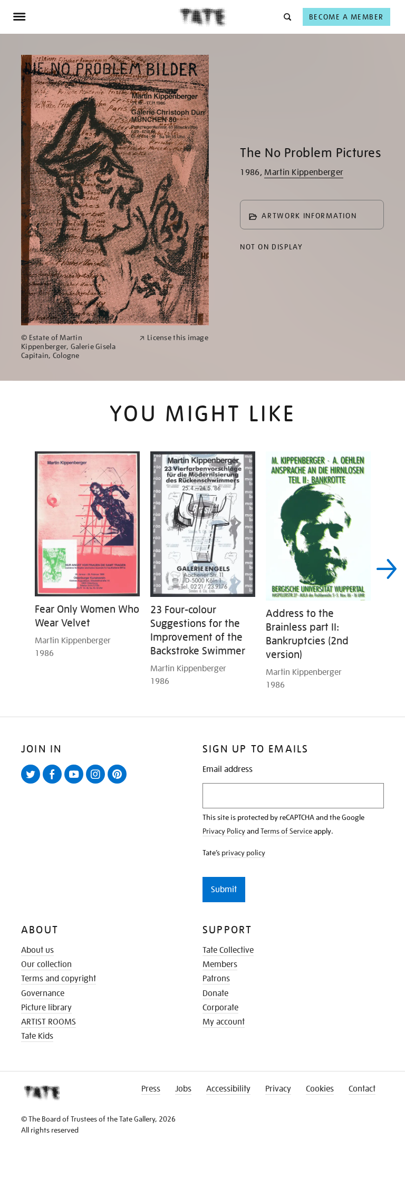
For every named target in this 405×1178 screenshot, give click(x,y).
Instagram (97, 783)
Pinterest (119, 783)
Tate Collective (228, 950)
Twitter (32, 783)
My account (223, 1022)
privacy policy (243, 852)
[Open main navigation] (96, 17)
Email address (227, 770)
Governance (42, 993)
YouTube (76, 783)
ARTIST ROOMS (48, 1022)
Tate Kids (37, 1036)
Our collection (46, 964)
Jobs (183, 1089)
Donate (215, 993)
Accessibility (228, 1089)
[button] (286, 17)
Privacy (278, 1089)
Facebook (54, 783)
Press (150, 1089)
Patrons (216, 978)
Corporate (220, 1007)
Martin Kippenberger (303, 172)
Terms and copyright (58, 978)
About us (37, 950)
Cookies (320, 1089)
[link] (75, 346)
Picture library (46, 1007)
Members (219, 964)
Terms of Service (286, 831)
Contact (362, 1089)
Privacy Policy (223, 831)
